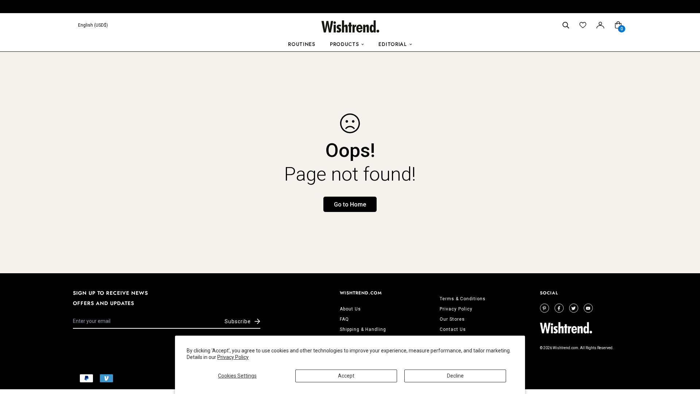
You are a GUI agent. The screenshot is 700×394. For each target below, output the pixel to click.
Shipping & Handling (363, 329)
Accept (346, 376)
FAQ (344, 319)
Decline (455, 376)
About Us (350, 309)
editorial (392, 44)
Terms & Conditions (463, 298)
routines (301, 44)
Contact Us (453, 329)
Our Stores (452, 319)
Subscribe (238, 321)
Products (344, 44)
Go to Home (350, 204)
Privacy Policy (233, 357)
